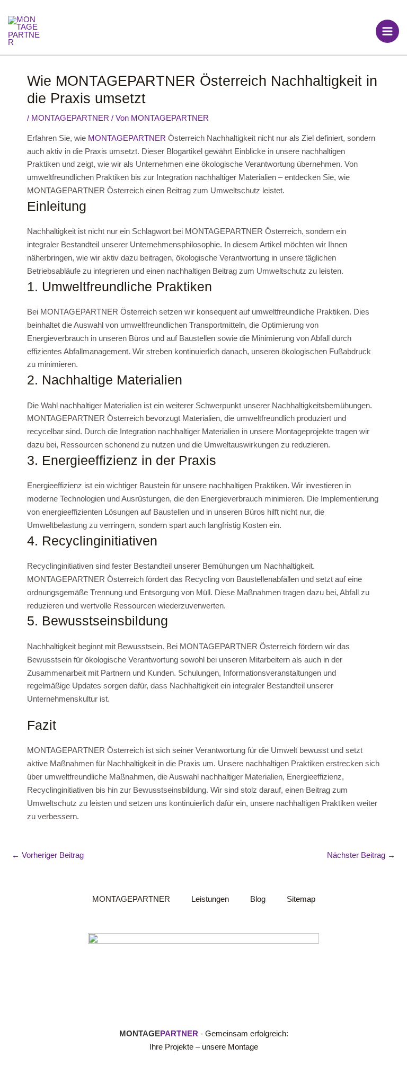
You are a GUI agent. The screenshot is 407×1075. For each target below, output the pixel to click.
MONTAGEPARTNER (70, 118)
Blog (258, 899)
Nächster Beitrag (361, 855)
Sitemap (301, 899)
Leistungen (210, 899)
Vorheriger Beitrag (48, 855)
